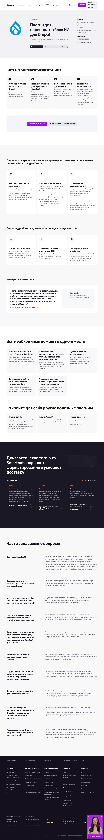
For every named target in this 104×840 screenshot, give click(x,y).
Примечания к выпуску (87, 792)
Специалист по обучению (32, 772)
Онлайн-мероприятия (87, 775)
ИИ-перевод (10, 772)
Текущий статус (11, 825)
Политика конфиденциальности (12, 820)
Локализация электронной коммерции (51, 798)
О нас (64, 772)
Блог (82, 772)
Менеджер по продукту (32, 782)
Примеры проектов (87, 778)
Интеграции (9, 792)
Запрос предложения (69, 784)
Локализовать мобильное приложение (51, 793)
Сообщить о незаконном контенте (33, 826)
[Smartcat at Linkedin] (85, 822)
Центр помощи (85, 782)
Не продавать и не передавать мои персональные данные (70, 835)
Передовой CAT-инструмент (11, 788)
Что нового (84, 788)
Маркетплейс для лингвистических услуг (13, 776)
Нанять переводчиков (50, 775)
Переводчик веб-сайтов (13, 780)
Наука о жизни (67, 791)
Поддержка (84, 785)
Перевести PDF (48, 785)
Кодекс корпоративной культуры (69, 776)
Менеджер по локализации (33, 778)
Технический (66, 809)
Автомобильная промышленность (68, 804)
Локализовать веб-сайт (51, 788)
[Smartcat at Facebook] (82, 822)
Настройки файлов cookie (13, 816)
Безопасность (30, 816)
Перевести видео (49, 782)
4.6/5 (89, 480)
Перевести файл (48, 772)
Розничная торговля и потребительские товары (70, 796)
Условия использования (32, 819)
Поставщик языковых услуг (33, 792)
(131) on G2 (95, 480)
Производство (67, 800)
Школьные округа (30, 788)
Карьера (65, 780)
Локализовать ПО (49, 778)
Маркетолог (28, 775)
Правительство (29, 785)
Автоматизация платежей (13, 784)
